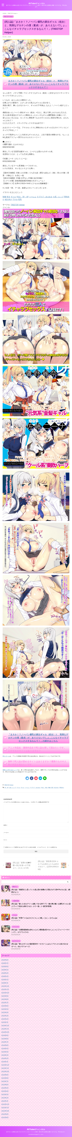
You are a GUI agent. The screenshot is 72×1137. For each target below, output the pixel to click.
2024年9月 (5, 1035)
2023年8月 (5, 1078)
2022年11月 (5, 1107)
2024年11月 (5, 1029)
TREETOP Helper (18, 205)
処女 (46, 787)
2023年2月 (5, 1098)
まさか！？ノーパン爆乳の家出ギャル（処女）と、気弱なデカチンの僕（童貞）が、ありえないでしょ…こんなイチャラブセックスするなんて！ (38, 84)
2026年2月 (5, 979)
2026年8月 (5, 960)
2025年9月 (5, 996)
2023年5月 (5, 1088)
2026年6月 (5, 966)
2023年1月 (4, 1101)
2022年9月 (5, 1114)
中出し (43, 787)
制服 (49, 787)
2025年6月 (5, 1006)
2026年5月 (5, 970)
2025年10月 (5, 992)
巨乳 (52, 787)
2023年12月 (5, 1065)
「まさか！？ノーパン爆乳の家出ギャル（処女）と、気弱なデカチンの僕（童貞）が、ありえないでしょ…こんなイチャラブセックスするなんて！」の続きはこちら (38, 737)
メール (6, 832)
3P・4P (6, 787)
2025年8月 (5, 999)
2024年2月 (5, 1058)
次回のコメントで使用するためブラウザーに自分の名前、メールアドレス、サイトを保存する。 (31, 847)
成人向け (56, 787)
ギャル (22, 787)
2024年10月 (5, 1032)
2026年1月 (4, 983)
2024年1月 (4, 1061)
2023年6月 (5, 1084)
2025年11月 (5, 989)
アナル (18, 787)
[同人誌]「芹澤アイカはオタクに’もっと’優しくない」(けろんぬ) (34, 918)
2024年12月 (5, 1025)
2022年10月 (5, 1111)
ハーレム (27, 787)
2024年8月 (5, 1038)
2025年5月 (5, 1009)
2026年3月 (5, 976)
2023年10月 (5, 1071)
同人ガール (6, 756)
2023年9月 (5, 1075)
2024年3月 (5, 1055)
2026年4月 (5, 973)
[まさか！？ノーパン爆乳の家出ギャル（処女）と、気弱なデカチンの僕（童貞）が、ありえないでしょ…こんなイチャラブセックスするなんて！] (36, 258)
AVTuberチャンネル (37, 3)
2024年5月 (5, 1048)
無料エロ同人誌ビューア (10, 770)
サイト (5, 840)
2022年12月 (5, 1104)
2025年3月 (5, 1015)
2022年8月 (5, 1117)
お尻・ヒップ (12, 787)
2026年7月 (4, 963)
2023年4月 (5, 1091)
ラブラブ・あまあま (35, 787)
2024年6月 (5, 1045)
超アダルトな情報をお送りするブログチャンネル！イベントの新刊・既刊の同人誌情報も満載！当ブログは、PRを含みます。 (36, 1131)
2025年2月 (5, 1019)
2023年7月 (4, 1081)
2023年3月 (5, 1094)
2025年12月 (5, 986)
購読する (7, 877)
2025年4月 (5, 1012)
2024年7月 (4, 1042)
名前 (5, 825)
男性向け (61, 787)
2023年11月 (5, 1068)
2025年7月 (4, 1002)
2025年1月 (4, 1022)
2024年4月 (5, 1052)
